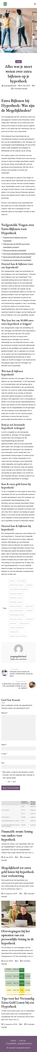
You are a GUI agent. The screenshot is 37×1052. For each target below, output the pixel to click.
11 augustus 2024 (10, 1024)
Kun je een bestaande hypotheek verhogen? (19, 254)
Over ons (22, 1040)
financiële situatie (16, 602)
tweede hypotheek (17, 628)
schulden (13, 623)
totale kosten (24, 623)
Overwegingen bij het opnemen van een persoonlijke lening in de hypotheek (17, 937)
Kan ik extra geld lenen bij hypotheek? (17, 257)
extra (18, 62)
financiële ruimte (16, 598)
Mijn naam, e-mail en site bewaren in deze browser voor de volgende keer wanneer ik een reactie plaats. (18, 775)
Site (2, 763)
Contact (13, 1040)
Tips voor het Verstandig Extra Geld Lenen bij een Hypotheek (17, 1002)
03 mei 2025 (25, 86)
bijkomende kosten (16, 585)
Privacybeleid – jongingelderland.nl (19, 1043)
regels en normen (16, 619)
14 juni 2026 (8, 961)
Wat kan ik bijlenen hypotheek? (14, 250)
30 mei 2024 (8, 857)
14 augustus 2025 (10, 894)
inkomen (30, 610)
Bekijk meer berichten (19, 659)
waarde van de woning (18, 636)
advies (12, 581)
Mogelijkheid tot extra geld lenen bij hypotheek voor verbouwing (17, 871)
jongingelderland (10, 86)
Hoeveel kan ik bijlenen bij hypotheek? (17, 260)
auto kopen (21, 581)
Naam (4, 745)
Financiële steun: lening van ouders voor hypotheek (17, 835)
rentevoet (29, 619)
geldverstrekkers (16, 606)
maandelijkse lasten (17, 615)
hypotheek (29, 606)
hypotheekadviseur (17, 610)
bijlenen (29, 585)
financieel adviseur (16, 593)
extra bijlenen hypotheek (19, 589)
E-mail (4, 754)
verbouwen (14, 632)
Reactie (4, 713)
